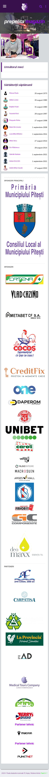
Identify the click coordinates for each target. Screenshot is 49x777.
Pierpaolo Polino (14, 120)
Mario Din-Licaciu (15, 127)
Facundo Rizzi (14, 113)
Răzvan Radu (13, 93)
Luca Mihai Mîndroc (15, 134)
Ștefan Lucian (13, 100)
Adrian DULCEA (14, 161)
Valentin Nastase (14, 154)
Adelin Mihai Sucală (15, 168)
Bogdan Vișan (14, 107)
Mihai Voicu (13, 141)
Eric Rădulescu (14, 147)
